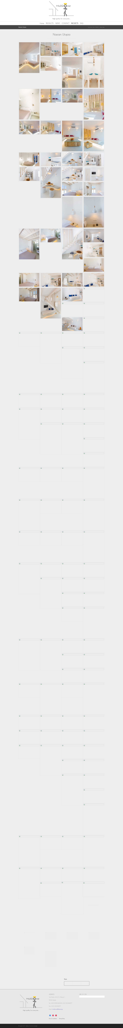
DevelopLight (35, 1025)
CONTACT (65, 23)
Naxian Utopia (22, 27)
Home (42, 23)
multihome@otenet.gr (57, 1009)
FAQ (81, 23)
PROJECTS (74, 23)
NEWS (57, 23)
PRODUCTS (50, 23)
